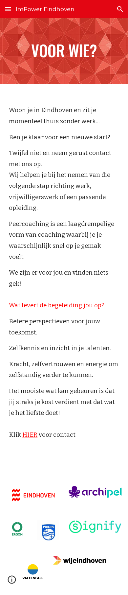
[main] (64, 51)
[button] (8, 9)
